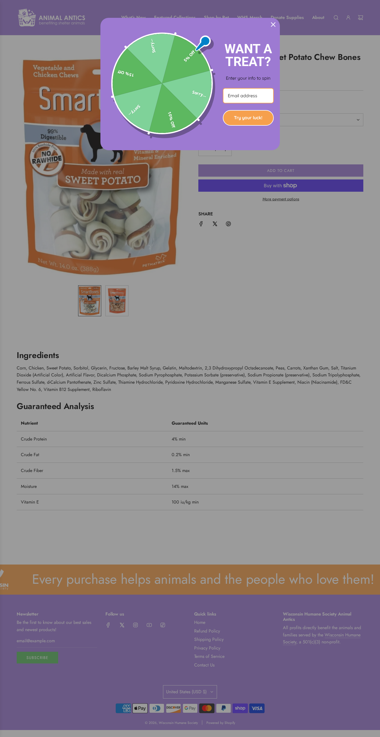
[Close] (273, 24)
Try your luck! (248, 117)
